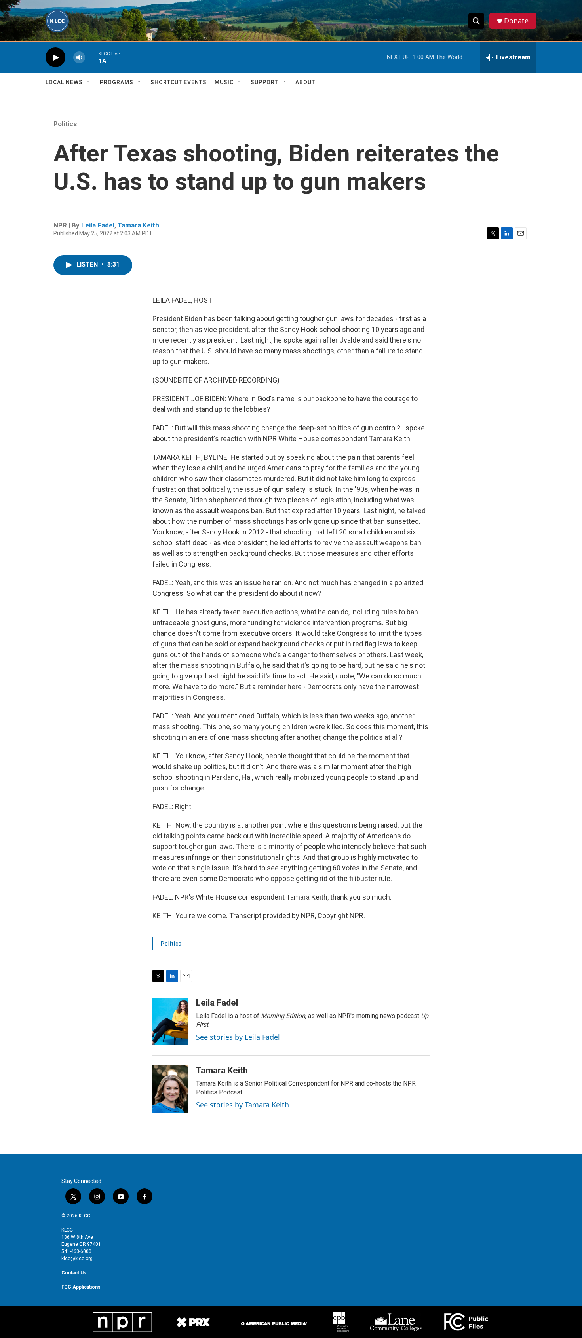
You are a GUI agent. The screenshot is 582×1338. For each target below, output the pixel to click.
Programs (116, 82)
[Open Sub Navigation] (89, 82)
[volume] (79, 57)
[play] (55, 57)
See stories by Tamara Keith (242, 1104)
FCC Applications (81, 1287)
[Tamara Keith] (170, 1089)
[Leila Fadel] (170, 1021)
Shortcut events (178, 82)
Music (224, 82)
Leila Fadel (97, 225)
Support (264, 82)
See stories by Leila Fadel (238, 1037)
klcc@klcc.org (77, 1258)
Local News (64, 82)
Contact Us (73, 1272)
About (305, 82)
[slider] (92, 57)
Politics (65, 124)
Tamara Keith (138, 225)
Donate (516, 21)
